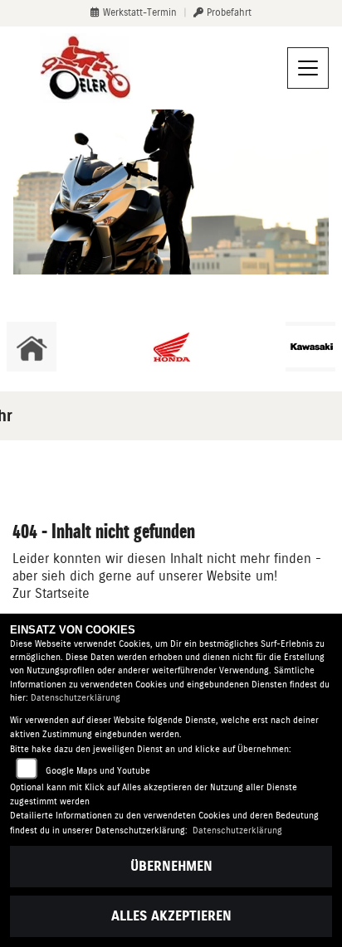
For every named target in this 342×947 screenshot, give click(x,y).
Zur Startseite (51, 593)
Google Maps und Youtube (98, 770)
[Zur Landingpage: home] (31, 347)
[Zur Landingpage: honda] (171, 347)
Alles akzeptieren (171, 916)
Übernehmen (171, 866)
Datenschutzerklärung (75, 697)
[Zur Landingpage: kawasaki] (310, 347)
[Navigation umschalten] (308, 68)
